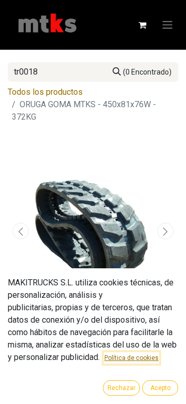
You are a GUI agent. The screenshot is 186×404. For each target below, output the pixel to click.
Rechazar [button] (121, 388)
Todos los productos (45, 92)
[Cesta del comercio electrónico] (142, 25)
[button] (21, 231)
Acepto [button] (160, 388)
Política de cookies (131, 358)
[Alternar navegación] (167, 25)
